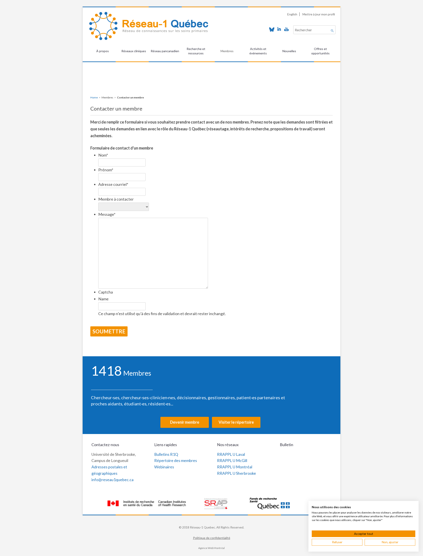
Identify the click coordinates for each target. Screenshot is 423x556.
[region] (211, 73)
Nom (103, 155)
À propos (102, 51)
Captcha (105, 292)
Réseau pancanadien (165, 51)
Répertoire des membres (175, 460)
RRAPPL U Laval (231, 454)
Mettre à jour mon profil (318, 14)
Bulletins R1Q (166, 454)
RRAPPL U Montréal (234, 466)
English (292, 14)
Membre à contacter (116, 199)
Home (94, 97)
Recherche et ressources (196, 51)
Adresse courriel (113, 184)
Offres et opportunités (320, 51)
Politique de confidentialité (211, 538)
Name (103, 298)
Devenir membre (184, 422)
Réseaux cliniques (133, 51)
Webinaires (164, 466)
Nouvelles (289, 51)
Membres (227, 51)
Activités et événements (258, 51)
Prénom (105, 169)
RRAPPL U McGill (232, 460)
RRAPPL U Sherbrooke (236, 473)
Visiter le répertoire (236, 422)
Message (106, 214)
